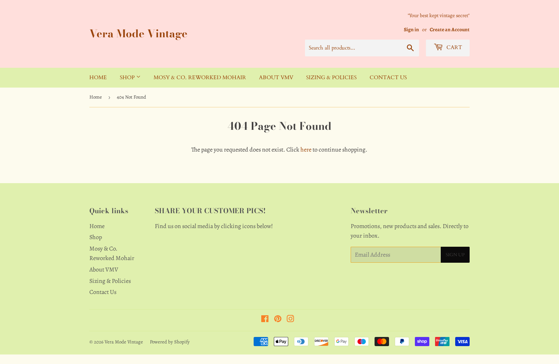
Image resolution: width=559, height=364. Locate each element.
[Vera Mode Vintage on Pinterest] (278, 320)
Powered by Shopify (170, 341)
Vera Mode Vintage (138, 33)
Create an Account (450, 29)
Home (98, 77)
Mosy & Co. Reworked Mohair (200, 77)
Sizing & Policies (331, 77)
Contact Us (388, 77)
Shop (128, 77)
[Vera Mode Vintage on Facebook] (265, 320)
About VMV (276, 77)
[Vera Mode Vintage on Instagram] (290, 320)
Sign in (411, 29)
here (305, 149)
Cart (453, 47)
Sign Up (455, 255)
